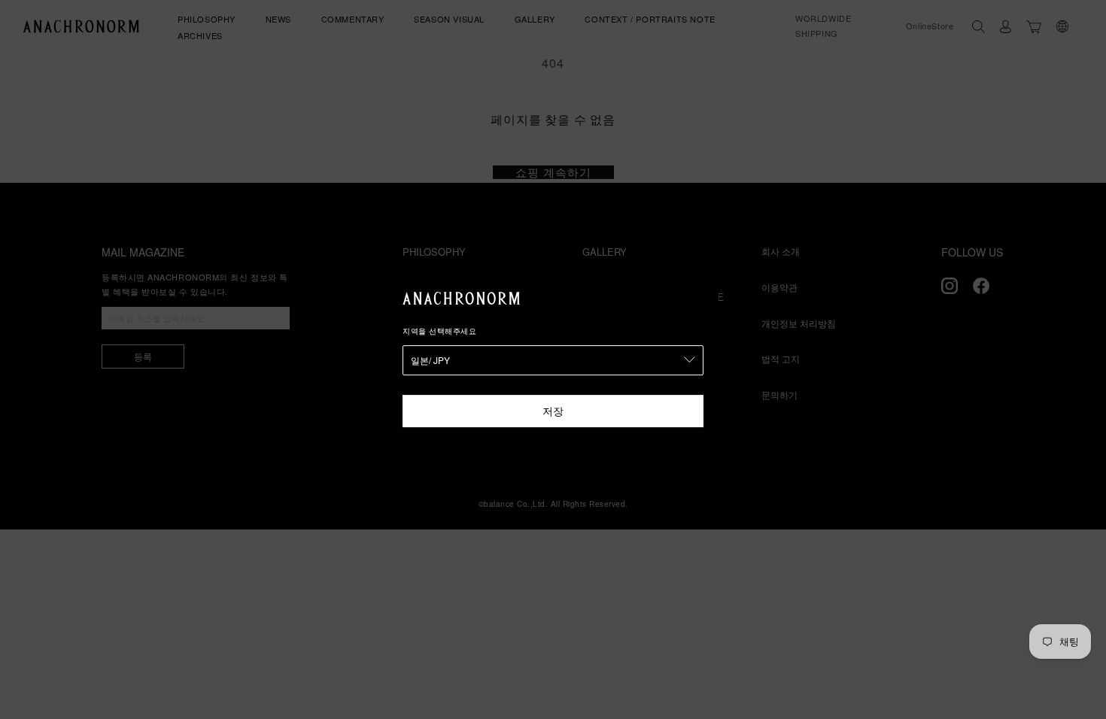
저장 (553, 410)
